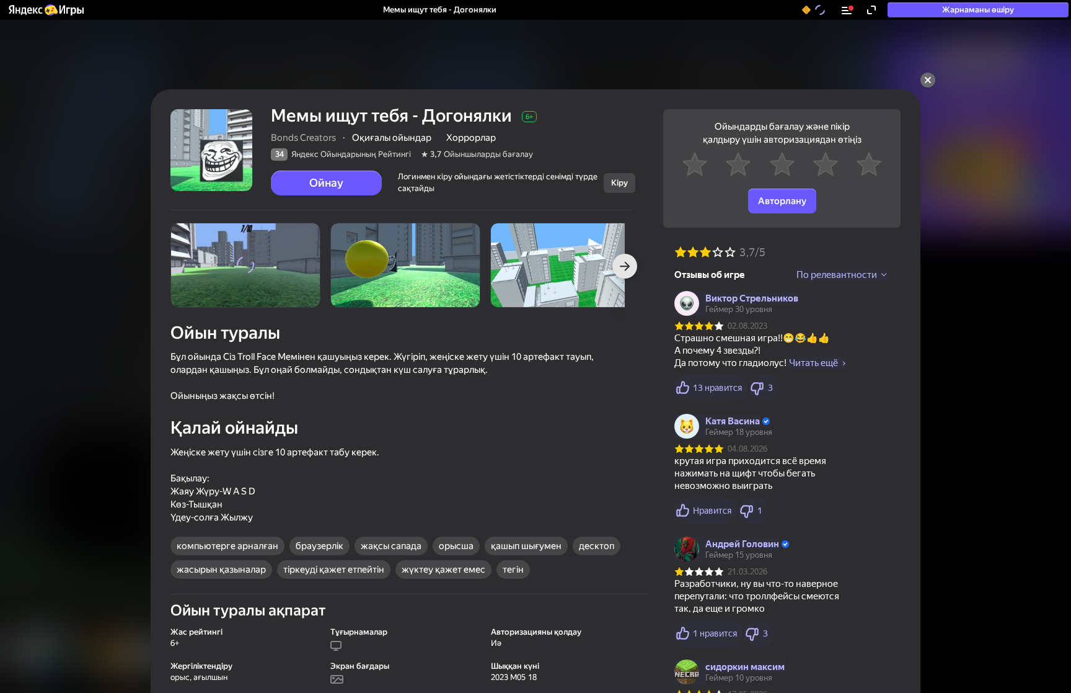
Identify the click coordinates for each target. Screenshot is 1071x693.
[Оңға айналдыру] (624, 266)
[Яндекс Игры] (45, 10)
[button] (45, 10)
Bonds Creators (303, 137)
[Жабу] (927, 80)
